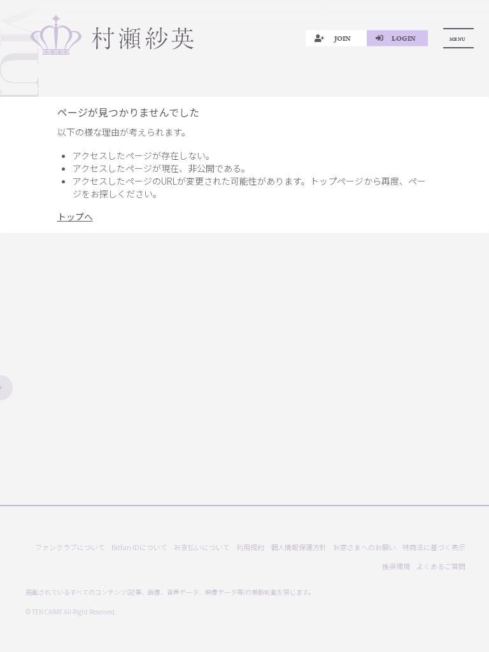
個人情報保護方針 (299, 547)
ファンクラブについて (70, 547)
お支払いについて (202, 547)
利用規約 (250, 547)
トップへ (75, 216)
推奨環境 (396, 566)
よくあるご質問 (440, 566)
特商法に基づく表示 (433, 547)
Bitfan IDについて (139, 547)
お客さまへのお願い (364, 547)
